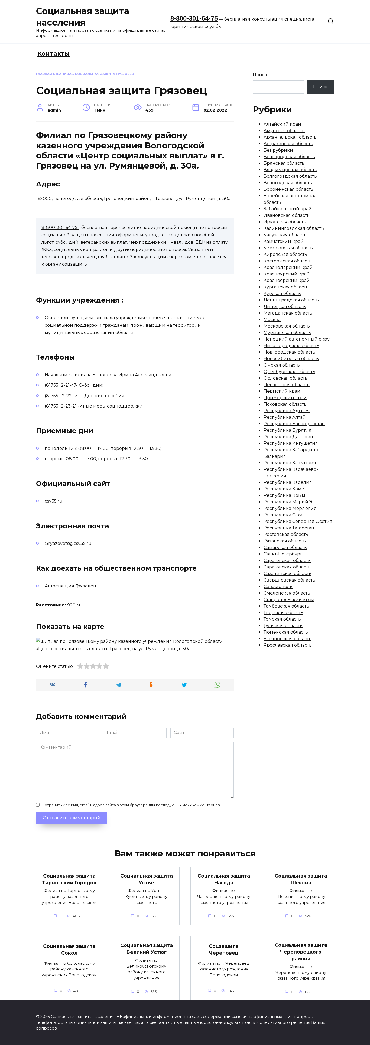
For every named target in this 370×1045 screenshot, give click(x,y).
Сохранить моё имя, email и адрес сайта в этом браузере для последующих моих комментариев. (131, 805)
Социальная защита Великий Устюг (146, 948)
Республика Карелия (288, 482)
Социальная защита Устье (146, 879)
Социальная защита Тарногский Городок (69, 879)
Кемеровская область (288, 247)
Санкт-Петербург (283, 554)
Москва (272, 319)
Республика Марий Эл (289, 501)
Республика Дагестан (288, 436)
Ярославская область (288, 645)
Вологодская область (288, 182)
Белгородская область (289, 156)
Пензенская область (287, 384)
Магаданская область (288, 313)
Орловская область (285, 378)
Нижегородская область (291, 345)
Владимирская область (290, 169)
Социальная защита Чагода (223, 879)
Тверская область (283, 612)
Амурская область (284, 130)
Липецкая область (285, 306)
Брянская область (284, 163)
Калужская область (285, 234)
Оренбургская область (289, 371)
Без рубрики (278, 150)
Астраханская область (288, 143)
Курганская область (286, 287)
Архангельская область (290, 137)
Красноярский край (287, 274)
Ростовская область (286, 534)
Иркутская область (285, 221)
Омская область (282, 365)
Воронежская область (288, 189)
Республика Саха (283, 514)
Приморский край (285, 397)
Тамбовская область (286, 606)
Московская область (287, 326)
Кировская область (285, 254)
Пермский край (282, 391)
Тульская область (283, 625)
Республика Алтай (285, 417)
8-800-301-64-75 (194, 18)
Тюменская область (286, 632)
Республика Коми (284, 488)
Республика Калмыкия (290, 462)
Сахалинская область (287, 573)
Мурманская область (287, 332)
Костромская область (288, 260)
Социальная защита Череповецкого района (301, 951)
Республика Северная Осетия (298, 521)
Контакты (53, 53)
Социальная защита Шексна (301, 879)
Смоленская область (287, 593)
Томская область (282, 619)
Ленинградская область (291, 300)
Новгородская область (289, 352)
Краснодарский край (288, 267)
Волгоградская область (290, 176)
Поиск (260, 74)
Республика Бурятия (287, 430)
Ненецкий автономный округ (298, 339)
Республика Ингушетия (291, 443)
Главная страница (54, 74)
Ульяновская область (287, 638)
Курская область (282, 293)
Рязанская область (285, 541)
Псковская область (285, 404)
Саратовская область (287, 560)
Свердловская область (289, 580)
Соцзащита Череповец (223, 949)
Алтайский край (282, 124)
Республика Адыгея (287, 410)
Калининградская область (294, 228)
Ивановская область (287, 215)
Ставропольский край (289, 599)
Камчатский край (284, 241)
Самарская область (285, 547)
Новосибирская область (291, 358)
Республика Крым (284, 495)
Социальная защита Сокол (69, 949)
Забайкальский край (288, 208)
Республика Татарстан (289, 528)
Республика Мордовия (290, 508)
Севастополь (278, 586)
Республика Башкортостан (294, 423)
